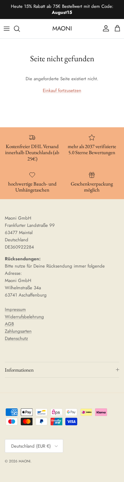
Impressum (15, 309)
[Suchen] (19, 28)
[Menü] (6, 28)
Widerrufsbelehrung (24, 316)
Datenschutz (16, 338)
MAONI (24, 461)
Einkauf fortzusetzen (62, 90)
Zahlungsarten (18, 331)
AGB (9, 324)
